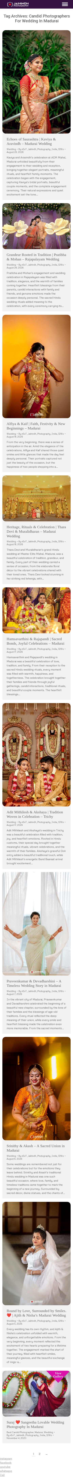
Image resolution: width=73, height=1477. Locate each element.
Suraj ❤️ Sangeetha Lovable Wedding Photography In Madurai (35, 1424)
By (41, 149)
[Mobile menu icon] (64, 4)
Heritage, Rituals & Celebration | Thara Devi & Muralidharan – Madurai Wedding (36, 531)
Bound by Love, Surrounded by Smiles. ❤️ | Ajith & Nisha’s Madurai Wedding (36, 1313)
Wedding (11, 149)
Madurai (39, 1432)
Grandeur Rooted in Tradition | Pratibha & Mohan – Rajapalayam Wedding (36, 257)
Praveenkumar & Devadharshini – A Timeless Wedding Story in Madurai (34, 983)
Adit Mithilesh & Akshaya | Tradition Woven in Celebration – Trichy (35, 814)
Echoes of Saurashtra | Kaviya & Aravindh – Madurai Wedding (31, 141)
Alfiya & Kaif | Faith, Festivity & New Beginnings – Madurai (36, 426)
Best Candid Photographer (20, 1432)
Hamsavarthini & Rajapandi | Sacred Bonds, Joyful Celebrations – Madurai (35, 641)
